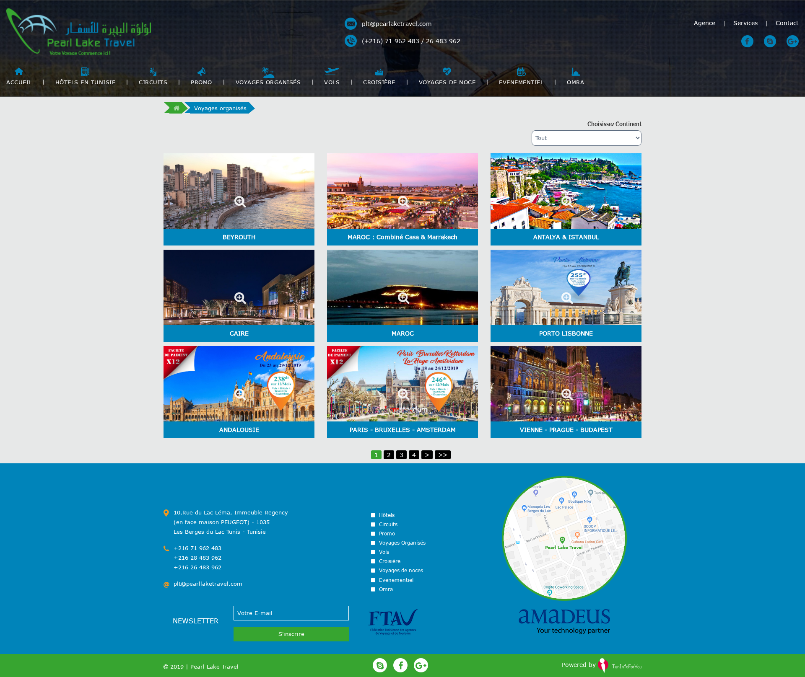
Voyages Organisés (268, 82)
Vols (332, 82)
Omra (575, 82)
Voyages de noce (447, 82)
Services (745, 22)
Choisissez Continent (614, 123)
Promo (201, 82)
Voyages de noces (400, 570)
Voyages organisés (220, 108)
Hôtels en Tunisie (85, 82)
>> (442, 454)
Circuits (153, 82)
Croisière (379, 82)
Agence (704, 22)
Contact (787, 22)
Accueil (19, 82)
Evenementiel (521, 82)
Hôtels (386, 515)
